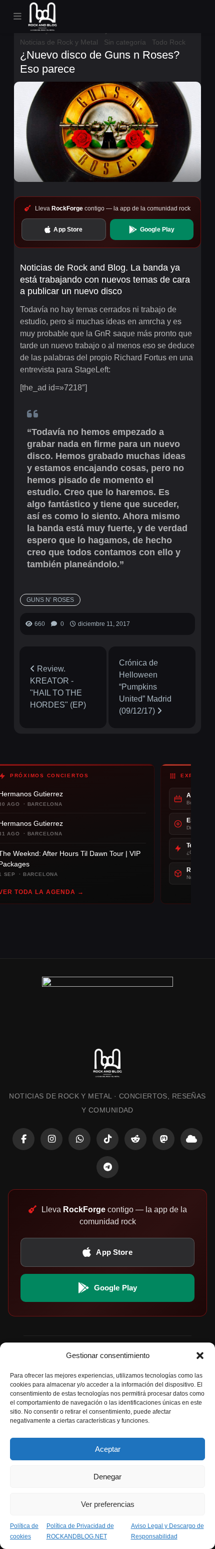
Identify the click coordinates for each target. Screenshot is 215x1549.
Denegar (108, 1476)
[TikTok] (107, 1139)
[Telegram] (107, 1167)
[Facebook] (23, 1139)
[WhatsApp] (79, 1139)
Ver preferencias (107, 1504)
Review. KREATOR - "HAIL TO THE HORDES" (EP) (58, 687)
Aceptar (107, 1449)
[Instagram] (51, 1139)
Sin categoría (125, 42)
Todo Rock (169, 42)
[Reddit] (135, 1139)
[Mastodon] (163, 1139)
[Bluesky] (191, 1139)
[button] (200, 1356)
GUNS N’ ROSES (50, 599)
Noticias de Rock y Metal (59, 42)
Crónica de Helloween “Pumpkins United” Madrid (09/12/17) (145, 686)
